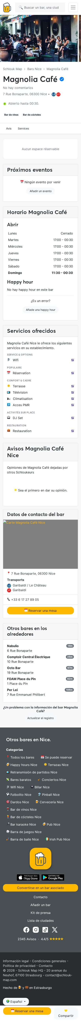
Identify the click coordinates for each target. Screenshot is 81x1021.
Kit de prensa (41, 913)
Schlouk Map (12, 69)
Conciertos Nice (53, 780)
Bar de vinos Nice (23, 809)
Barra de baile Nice (24, 839)
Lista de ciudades (41, 921)
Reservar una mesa (42, 611)
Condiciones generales (49, 961)
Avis (9, 128)
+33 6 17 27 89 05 (24, 600)
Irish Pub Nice (59, 839)
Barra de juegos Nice (25, 832)
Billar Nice (42, 787)
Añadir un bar (40, 905)
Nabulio (13, 646)
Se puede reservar (58, 757)
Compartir (66, 1016)
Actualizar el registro (40, 718)
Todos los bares (21, 757)
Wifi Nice (16, 787)
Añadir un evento (41, 191)
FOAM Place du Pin (21, 679)
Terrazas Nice (57, 765)
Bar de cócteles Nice (25, 817)
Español (16, 1002)
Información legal (16, 961)
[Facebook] (26, 930)
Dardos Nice (19, 802)
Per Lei (12, 690)
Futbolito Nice (20, 795)
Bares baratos (20, 780)
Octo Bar (14, 668)
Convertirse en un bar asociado (40, 888)
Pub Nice (53, 824)
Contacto (41, 897)
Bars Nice (34, 69)
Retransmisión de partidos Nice (33, 772)
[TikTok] (45, 930)
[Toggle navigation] (73, 7)
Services (23, 128)
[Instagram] (36, 930)
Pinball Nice (50, 795)
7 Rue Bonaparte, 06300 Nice (32, 573)
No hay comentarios (18, 88)
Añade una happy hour (40, 309)
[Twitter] (54, 930)
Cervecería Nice (51, 802)
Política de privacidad (19, 966)
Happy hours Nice (23, 765)
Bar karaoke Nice (22, 824)
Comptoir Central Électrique (28, 657)
